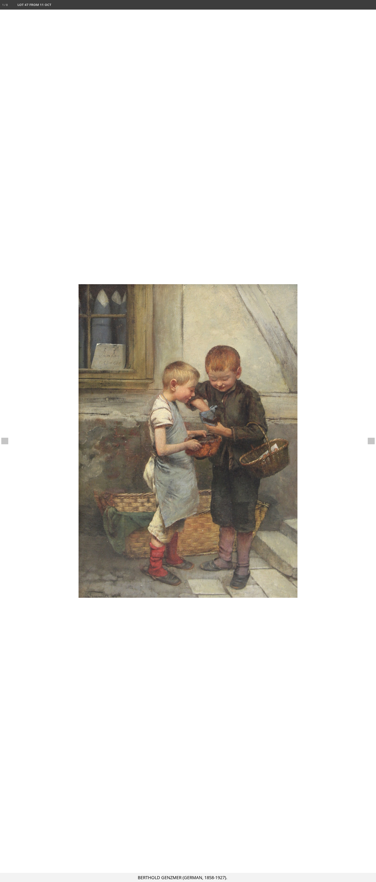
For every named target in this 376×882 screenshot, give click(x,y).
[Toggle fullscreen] (352, 5)
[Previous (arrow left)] (7, 441)
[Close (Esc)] (371, 5)
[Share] (361, 5)
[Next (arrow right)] (368, 441)
